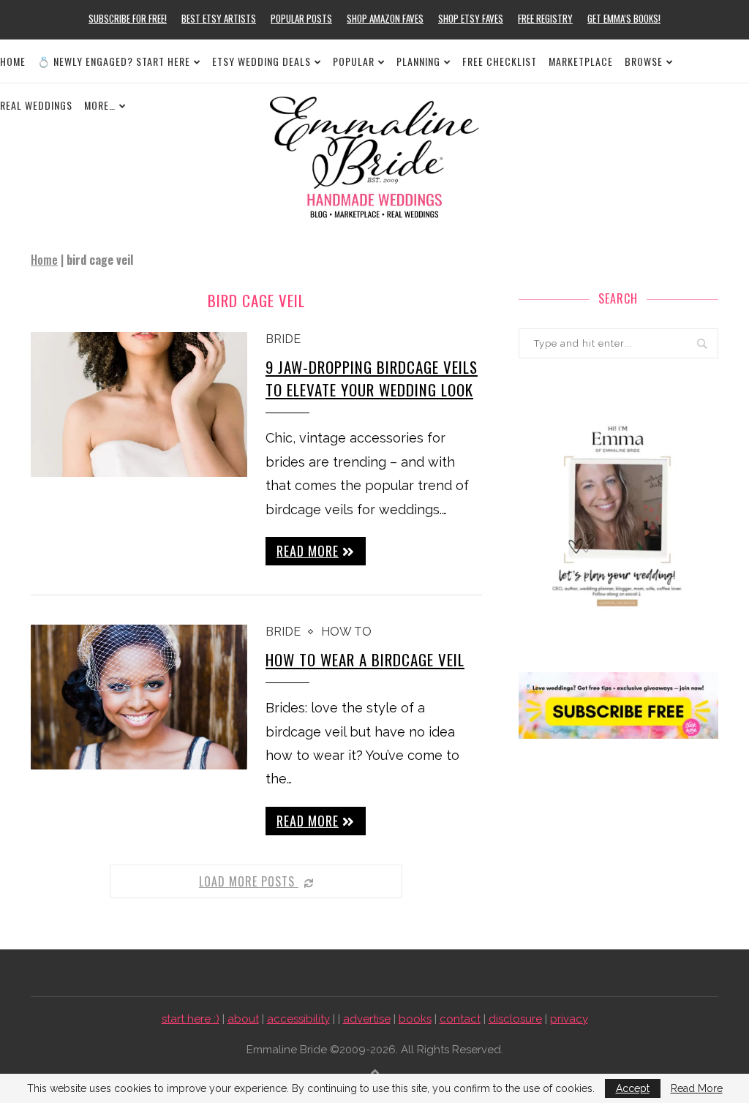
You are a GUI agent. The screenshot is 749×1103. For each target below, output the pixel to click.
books (415, 1018)
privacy (569, 1018)
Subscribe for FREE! (128, 18)
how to (346, 632)
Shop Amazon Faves (385, 18)
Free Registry (545, 18)
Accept (633, 1088)
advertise (367, 1018)
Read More (697, 1088)
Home (13, 61)
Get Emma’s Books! (623, 18)
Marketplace (581, 61)
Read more (307, 550)
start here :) (190, 1018)
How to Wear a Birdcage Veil (365, 659)
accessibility (298, 1018)
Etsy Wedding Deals (261, 61)
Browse (644, 61)
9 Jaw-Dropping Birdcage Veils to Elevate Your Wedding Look (372, 378)
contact (460, 1018)
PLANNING (418, 61)
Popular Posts (301, 18)
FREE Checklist (499, 61)
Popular (353, 61)
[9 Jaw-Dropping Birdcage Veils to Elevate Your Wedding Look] (139, 404)
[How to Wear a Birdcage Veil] (139, 697)
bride (283, 339)
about (243, 1018)
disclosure (515, 1018)
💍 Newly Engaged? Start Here (113, 61)
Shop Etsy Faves (470, 18)
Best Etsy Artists (218, 18)
